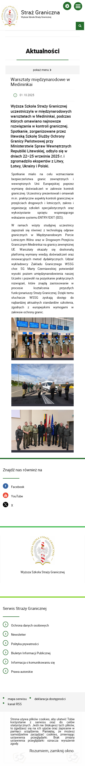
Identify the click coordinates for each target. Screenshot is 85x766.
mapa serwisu (17, 699)
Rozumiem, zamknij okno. (52, 750)
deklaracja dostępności (50, 699)
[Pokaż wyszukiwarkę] (80, 26)
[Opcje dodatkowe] (67, 7)
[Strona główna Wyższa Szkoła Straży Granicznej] (42, 551)
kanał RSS (15, 704)
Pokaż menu (41, 70)
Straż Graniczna (30, 12)
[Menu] (78, 7)
